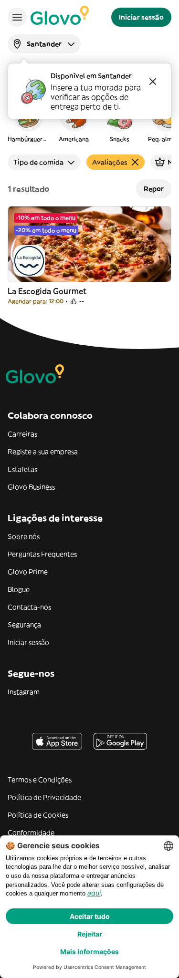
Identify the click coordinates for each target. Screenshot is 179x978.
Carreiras (22, 434)
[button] (28, 121)
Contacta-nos (29, 607)
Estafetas (22, 469)
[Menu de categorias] (17, 17)
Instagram (24, 692)
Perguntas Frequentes (42, 554)
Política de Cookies (38, 815)
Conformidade (31, 832)
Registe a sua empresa (43, 451)
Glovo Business (31, 487)
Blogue (19, 589)
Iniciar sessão (28, 642)
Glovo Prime (28, 571)
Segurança (24, 624)
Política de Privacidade (44, 797)
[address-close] (152, 81)
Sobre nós (24, 536)
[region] (89, 121)
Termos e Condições (40, 779)
